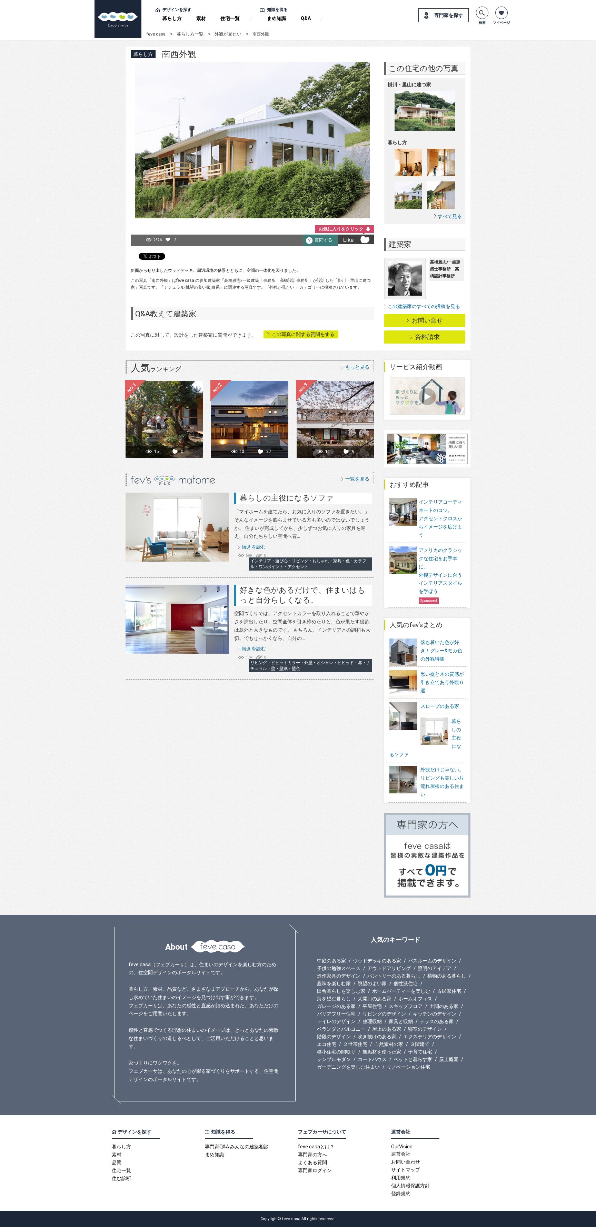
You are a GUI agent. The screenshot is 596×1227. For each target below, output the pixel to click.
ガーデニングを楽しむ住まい (348, 1067)
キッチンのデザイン (434, 1014)
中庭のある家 (331, 960)
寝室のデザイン (425, 1029)
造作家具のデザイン (338, 976)
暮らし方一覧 (190, 34)
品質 (116, 1162)
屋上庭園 (448, 1059)
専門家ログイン (315, 1170)
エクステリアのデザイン (429, 1036)
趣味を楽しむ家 (334, 983)
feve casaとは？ (316, 1146)
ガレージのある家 (336, 1006)
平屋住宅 (372, 1006)
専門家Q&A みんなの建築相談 (237, 1146)
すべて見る (450, 216)
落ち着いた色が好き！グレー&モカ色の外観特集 (441, 651)
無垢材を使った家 (381, 1052)
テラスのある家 (437, 1021)
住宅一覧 (230, 18)
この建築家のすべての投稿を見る (424, 306)
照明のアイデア (434, 968)
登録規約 (400, 1193)
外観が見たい (228, 34)
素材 (201, 18)
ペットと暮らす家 (413, 1059)
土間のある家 (443, 1006)
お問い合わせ (405, 1162)
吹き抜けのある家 (377, 1036)
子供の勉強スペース (338, 968)
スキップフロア (406, 1006)
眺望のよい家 (372, 983)
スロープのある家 (439, 706)
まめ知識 (276, 18)
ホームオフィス (415, 998)
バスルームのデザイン (432, 960)
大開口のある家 (374, 998)
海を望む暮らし (334, 998)
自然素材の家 (388, 1044)
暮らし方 (172, 18)
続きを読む (254, 547)
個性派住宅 (406, 983)
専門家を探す (448, 15)
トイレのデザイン (336, 1021)
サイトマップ (405, 1169)
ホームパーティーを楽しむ (401, 991)
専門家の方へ (312, 1154)
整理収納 (372, 1021)
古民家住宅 (449, 991)
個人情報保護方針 (410, 1185)
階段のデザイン (334, 1036)
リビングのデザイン (384, 1014)
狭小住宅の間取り (336, 1052)
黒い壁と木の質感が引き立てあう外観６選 (442, 682)
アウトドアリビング (389, 968)
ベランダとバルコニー (341, 1029)
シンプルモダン (334, 1059)
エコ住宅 (326, 1044)
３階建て (419, 1044)
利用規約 (400, 1177)
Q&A (306, 18)
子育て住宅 (420, 1052)
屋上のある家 (386, 1029)
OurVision (402, 1146)
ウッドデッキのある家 (377, 960)
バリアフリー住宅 (336, 1014)
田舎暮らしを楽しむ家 (341, 991)
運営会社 (400, 1154)
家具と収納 (401, 1021)
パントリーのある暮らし (393, 976)
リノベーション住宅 (408, 1067)
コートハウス (372, 1059)
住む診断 (121, 1178)
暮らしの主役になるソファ (287, 498)
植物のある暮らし (446, 976)
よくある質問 (312, 1162)
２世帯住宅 (355, 1044)
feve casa (156, 34)
